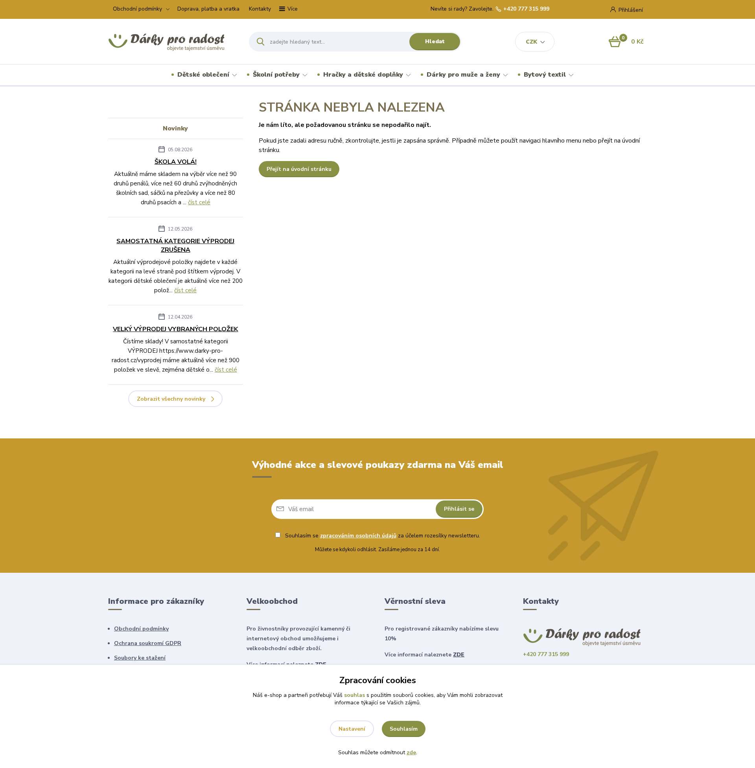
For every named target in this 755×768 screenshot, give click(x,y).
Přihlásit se (459, 509)
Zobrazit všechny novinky (171, 399)
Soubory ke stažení (140, 658)
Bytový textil (545, 74)
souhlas (354, 695)
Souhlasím (404, 729)
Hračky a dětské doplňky (363, 74)
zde (411, 752)
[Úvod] (171, 41)
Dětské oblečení (203, 74)
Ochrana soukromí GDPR (147, 643)
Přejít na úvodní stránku (299, 169)
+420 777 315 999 (526, 9)
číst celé (199, 202)
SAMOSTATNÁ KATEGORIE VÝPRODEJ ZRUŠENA (175, 245)
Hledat (435, 41)
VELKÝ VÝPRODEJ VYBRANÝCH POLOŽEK (175, 329)
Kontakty (260, 9)
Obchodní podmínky (137, 9)
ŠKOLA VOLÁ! (176, 162)
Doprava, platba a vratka (208, 9)
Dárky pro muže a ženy (463, 74)
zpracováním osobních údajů (358, 535)
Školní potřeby (276, 74)
